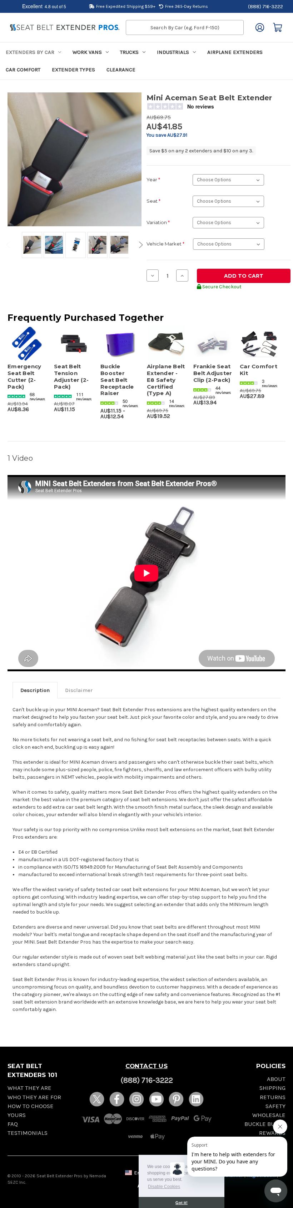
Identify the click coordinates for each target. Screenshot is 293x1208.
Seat (153, 201)
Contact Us (146, 1066)
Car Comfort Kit (258, 369)
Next (139, 244)
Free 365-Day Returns (186, 6)
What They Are (29, 1088)
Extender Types (73, 69)
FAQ (13, 1124)
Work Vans (87, 52)
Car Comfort (23, 69)
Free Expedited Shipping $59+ (125, 6)
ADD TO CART (27, 352)
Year (153, 179)
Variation (158, 222)
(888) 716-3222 (265, 7)
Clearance (120, 69)
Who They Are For (34, 1097)
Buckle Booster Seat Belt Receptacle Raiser (117, 379)
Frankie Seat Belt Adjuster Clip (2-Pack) (212, 373)
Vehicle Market (165, 244)
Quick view (27, 335)
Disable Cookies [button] (164, 1186)
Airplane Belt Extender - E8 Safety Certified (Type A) (166, 379)
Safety (275, 1106)
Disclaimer (79, 690)
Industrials (173, 52)
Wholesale (268, 1115)
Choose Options (73, 352)
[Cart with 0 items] (277, 27)
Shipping (272, 1088)
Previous (9, 244)
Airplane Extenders (235, 52)
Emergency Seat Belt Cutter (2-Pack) (24, 376)
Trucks (129, 52)
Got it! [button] (181, 1203)
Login (259, 27)
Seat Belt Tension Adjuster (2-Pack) (71, 376)
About (276, 1079)
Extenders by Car (30, 52)
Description (35, 690)
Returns (272, 1097)
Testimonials (28, 1132)
